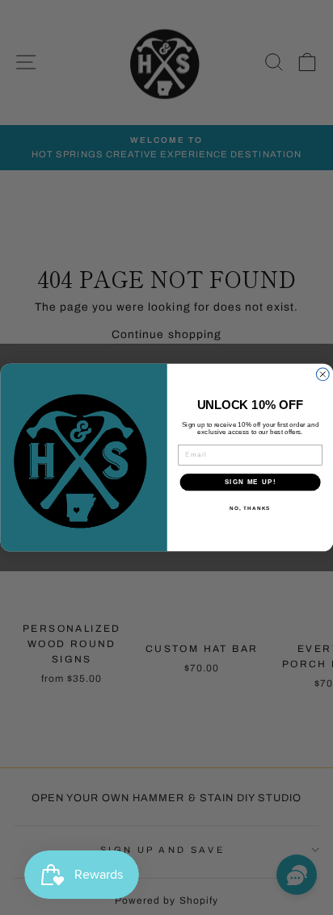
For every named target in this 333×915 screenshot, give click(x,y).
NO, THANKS (250, 508)
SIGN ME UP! (250, 482)
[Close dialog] (322, 374)
